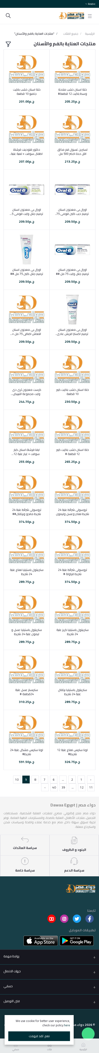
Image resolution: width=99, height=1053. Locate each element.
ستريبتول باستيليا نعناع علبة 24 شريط (27, 572)
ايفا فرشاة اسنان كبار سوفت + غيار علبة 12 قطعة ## (27, 452)
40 (54, 787)
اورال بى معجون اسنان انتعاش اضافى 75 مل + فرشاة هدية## (26, 332)
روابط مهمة (11, 956)
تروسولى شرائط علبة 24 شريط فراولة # (72, 572)
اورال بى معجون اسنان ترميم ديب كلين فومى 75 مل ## (72, 211)
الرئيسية (90, 34)
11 (91, 787)
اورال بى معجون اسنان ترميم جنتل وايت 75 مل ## (72, 272)
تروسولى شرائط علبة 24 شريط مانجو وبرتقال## (26, 512)
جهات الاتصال (12, 971)
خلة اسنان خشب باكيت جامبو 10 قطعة (27, 91)
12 (82, 787)
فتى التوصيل (11, 1001)
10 (17, 780)
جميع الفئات (70, 34)
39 (63, 787)
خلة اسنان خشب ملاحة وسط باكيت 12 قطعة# (72, 91)
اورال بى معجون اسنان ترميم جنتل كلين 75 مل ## (26, 272)
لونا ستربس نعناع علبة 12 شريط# (72, 752)
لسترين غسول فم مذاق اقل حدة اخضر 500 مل (72, 151)
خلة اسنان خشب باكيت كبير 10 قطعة (72, 392)
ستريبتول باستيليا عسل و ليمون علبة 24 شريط (26, 632)
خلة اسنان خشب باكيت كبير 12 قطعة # (72, 452)
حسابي (8, 986)
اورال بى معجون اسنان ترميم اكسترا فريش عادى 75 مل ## (72, 332)
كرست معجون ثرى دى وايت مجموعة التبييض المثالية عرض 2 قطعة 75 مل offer (26, 392)
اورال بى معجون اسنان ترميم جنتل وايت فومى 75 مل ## (26, 211)
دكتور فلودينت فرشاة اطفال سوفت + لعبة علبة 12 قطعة (27, 151)
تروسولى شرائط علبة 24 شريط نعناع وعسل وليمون (72, 512)
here (67, 1025)
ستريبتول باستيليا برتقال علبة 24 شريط (72, 692)
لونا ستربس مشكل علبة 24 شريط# (26, 752)
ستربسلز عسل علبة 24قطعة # (26, 692)
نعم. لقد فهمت (39, 1036)
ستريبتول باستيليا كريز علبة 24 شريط (72, 632)
